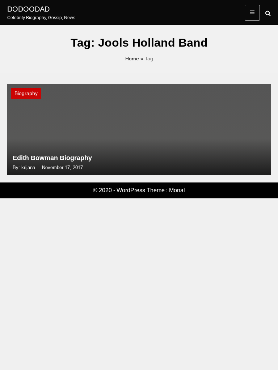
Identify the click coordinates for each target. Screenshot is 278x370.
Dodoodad (28, 9)
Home (132, 58)
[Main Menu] (252, 13)
